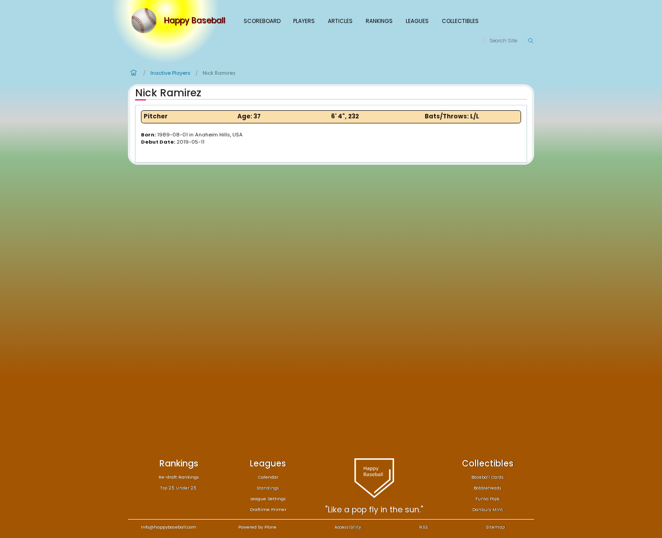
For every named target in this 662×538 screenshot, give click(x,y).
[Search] (530, 41)
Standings (268, 488)
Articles (340, 21)
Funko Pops (488, 499)
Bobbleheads (488, 488)
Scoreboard (262, 21)
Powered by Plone (257, 527)
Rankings (379, 21)
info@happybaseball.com (168, 527)
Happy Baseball (194, 20)
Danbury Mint (487, 509)
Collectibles (460, 21)
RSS (423, 527)
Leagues (417, 21)
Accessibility (348, 527)
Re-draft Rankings (179, 477)
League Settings (268, 499)
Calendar (268, 477)
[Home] (146, 20)
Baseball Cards (488, 477)
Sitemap (495, 527)
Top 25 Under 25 (178, 488)
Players (304, 21)
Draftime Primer (268, 509)
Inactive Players (170, 73)
